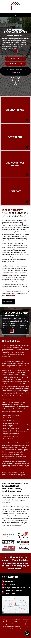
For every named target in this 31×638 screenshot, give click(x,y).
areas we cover (7, 275)
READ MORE (8, 302)
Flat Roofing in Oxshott (20, 622)
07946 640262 (15, 568)
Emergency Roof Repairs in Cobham (14, 624)
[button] (15, 15)
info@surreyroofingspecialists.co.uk (16, 588)
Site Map (18, 628)
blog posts (11, 296)
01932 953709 (8, 584)
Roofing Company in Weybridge (12, 620)
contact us (17, 291)
